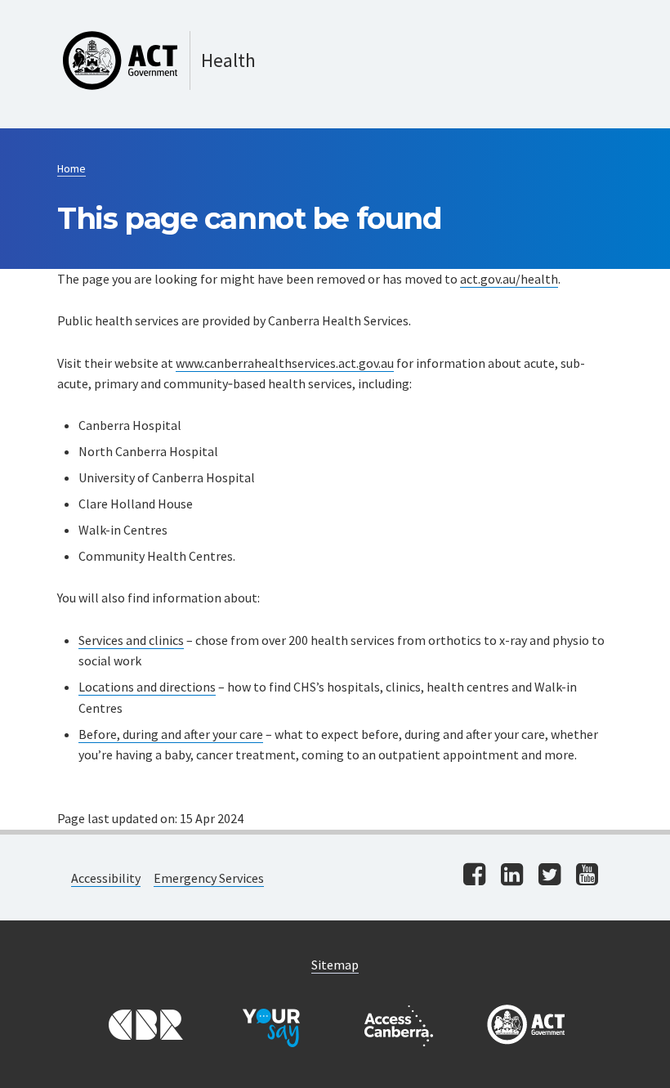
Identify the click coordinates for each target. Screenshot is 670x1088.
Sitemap (335, 964)
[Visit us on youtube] (587, 876)
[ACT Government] (526, 1025)
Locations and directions (147, 686)
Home (71, 168)
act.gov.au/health (509, 279)
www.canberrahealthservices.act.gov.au (285, 363)
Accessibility (106, 878)
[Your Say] (271, 1025)
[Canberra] (144, 1025)
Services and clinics (131, 640)
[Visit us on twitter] (549, 876)
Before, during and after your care (170, 734)
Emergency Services (209, 878)
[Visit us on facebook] (474, 876)
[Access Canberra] (399, 1025)
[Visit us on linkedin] (512, 876)
